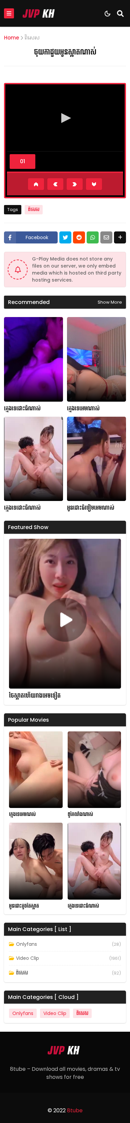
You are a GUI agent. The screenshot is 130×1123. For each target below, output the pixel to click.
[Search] (120, 13)
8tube (75, 1110)
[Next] (75, 184)
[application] (65, 118)
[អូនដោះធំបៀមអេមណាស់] (96, 459)
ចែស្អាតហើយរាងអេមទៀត (35, 696)
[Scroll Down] (94, 184)
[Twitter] (65, 237)
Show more (110, 302)
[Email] (106, 237)
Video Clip (27, 958)
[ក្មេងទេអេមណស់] (36, 769)
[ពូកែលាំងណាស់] (94, 769)
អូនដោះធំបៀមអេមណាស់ (90, 508)
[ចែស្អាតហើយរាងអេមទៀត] (65, 614)
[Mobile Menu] (9, 13)
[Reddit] (79, 237)
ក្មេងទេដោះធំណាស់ (22, 408)
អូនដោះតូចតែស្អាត (24, 906)
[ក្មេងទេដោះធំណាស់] (33, 359)
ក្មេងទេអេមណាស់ (83, 408)
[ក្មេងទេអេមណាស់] (96, 359)
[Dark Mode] (107, 13)
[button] (65, 118)
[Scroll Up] (36, 184)
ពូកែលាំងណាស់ (80, 814)
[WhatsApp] (93, 237)
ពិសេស (32, 37)
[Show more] (120, 237)
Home (11, 37)
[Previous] (55, 184)
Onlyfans (26, 944)
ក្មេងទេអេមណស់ (22, 814)
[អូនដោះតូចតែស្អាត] (36, 861)
